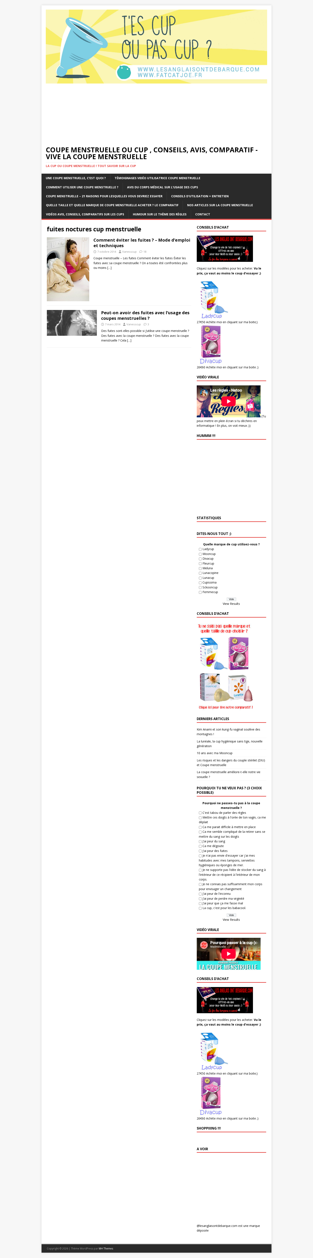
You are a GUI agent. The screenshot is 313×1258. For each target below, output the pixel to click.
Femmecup (210, 592)
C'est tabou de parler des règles (224, 813)
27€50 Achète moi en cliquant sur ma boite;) (227, 322)
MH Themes (106, 1248)
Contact (202, 214)
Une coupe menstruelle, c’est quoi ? (76, 178)
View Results (231, 604)
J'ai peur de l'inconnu (216, 894)
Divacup (208, 558)
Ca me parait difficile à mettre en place (229, 827)
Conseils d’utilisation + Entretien (200, 196)
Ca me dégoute (213, 846)
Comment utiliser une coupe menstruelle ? (82, 187)
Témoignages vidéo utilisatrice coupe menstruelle (157, 178)
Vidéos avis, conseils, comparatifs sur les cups (85, 214)
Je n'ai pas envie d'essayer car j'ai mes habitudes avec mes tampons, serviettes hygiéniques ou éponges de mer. (227, 860)
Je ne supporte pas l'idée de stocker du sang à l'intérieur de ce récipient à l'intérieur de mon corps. (232, 874)
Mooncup (209, 554)
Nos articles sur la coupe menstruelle (220, 205)
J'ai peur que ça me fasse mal (222, 903)
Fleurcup (208, 563)
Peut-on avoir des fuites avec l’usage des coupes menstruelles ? (145, 315)
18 (144, 252)
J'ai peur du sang (213, 841)
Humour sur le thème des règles (160, 214)
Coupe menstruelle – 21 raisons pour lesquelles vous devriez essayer (104, 196)
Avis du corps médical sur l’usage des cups (162, 187)
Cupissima (209, 582)
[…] (109, 268)
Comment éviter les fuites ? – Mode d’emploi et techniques (141, 242)
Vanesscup (129, 252)
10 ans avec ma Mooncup (215, 753)
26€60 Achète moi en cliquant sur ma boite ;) (227, 367)
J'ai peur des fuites (215, 851)
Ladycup (208, 549)
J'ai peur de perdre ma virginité (223, 898)
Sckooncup (210, 587)
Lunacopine (210, 573)
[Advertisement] (156, 114)
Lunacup (208, 578)
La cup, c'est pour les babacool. (224, 908)
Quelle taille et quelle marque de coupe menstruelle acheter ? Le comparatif (112, 205)
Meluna (207, 568)
